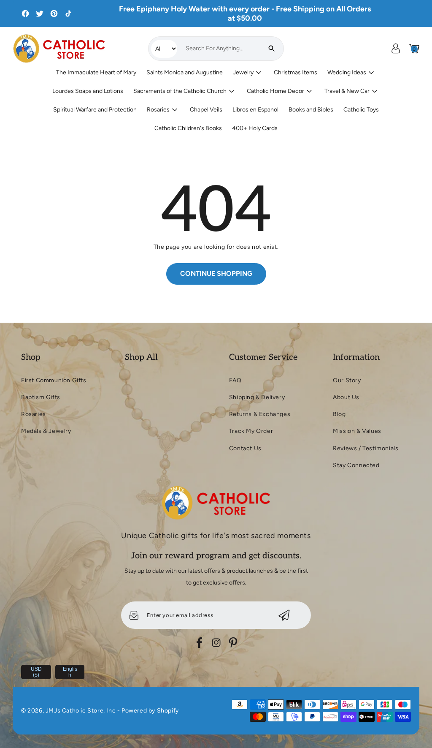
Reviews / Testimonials (365, 448)
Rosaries (33, 414)
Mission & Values (357, 431)
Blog (339, 414)
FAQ (235, 380)
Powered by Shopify (150, 710)
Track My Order (251, 431)
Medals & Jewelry (46, 431)
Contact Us (245, 448)
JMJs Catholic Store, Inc (81, 710)
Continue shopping (216, 273)
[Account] (395, 49)
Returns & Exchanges (259, 414)
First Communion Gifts (53, 380)
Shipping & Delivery (257, 397)
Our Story (347, 380)
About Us (346, 397)
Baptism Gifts (40, 397)
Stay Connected (356, 465)
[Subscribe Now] (284, 615)
